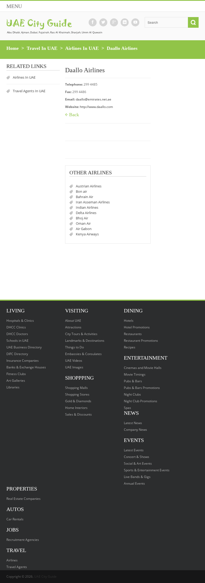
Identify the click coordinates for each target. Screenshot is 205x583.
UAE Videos (73, 360)
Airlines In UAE (82, 48)
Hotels (128, 320)
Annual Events (134, 483)
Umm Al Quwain (92, 32)
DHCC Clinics (16, 327)
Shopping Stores (77, 394)
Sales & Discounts (78, 414)
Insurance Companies (22, 360)
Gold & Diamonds (78, 401)
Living (15, 310)
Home (12, 48)
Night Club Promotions (140, 401)
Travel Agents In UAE (29, 91)
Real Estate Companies (23, 498)
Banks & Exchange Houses (26, 367)
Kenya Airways (87, 234)
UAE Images (74, 367)
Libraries (12, 387)
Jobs (12, 530)
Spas (127, 407)
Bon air (81, 191)
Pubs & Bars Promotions (142, 387)
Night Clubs (132, 394)
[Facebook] (92, 22)
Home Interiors (76, 407)
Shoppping (79, 378)
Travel (16, 550)
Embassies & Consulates (83, 354)
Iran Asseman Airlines (93, 202)
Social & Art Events (138, 463)
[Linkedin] (125, 22)
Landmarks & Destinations (84, 340)
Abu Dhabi (13, 32)
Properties (21, 489)
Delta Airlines (86, 212)
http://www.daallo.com (96, 106)
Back (74, 114)
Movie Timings (134, 374)
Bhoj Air (82, 218)
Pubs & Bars (133, 381)
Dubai (34, 32)
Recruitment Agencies (22, 539)
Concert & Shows (136, 457)
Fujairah (44, 32)
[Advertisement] (33, 273)
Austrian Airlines (88, 186)
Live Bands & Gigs (137, 477)
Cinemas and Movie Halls (142, 367)
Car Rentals (14, 519)
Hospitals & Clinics (20, 320)
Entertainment (145, 358)
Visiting (76, 310)
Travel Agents (16, 567)
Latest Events (134, 450)
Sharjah (76, 32)
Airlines (12, 560)
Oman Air (83, 223)
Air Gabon (84, 228)
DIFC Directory (17, 354)
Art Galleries (15, 380)
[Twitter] (103, 22)
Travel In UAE (42, 48)
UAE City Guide (45, 576)
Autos (15, 509)
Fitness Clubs (16, 374)
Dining (133, 310)
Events (134, 440)
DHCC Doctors (17, 334)
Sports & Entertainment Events (146, 470)
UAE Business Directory (24, 347)
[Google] (114, 22)
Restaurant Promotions (141, 340)
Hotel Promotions (137, 327)
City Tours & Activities (81, 334)
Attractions (73, 327)
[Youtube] (135, 22)
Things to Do (74, 347)
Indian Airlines (87, 207)
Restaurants (133, 334)
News (131, 413)
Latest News (133, 423)
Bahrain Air (84, 196)
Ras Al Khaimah (60, 32)
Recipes (129, 347)
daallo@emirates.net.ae (93, 99)
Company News (135, 429)
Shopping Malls (76, 387)
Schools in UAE (17, 340)
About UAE (73, 320)
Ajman (25, 32)
